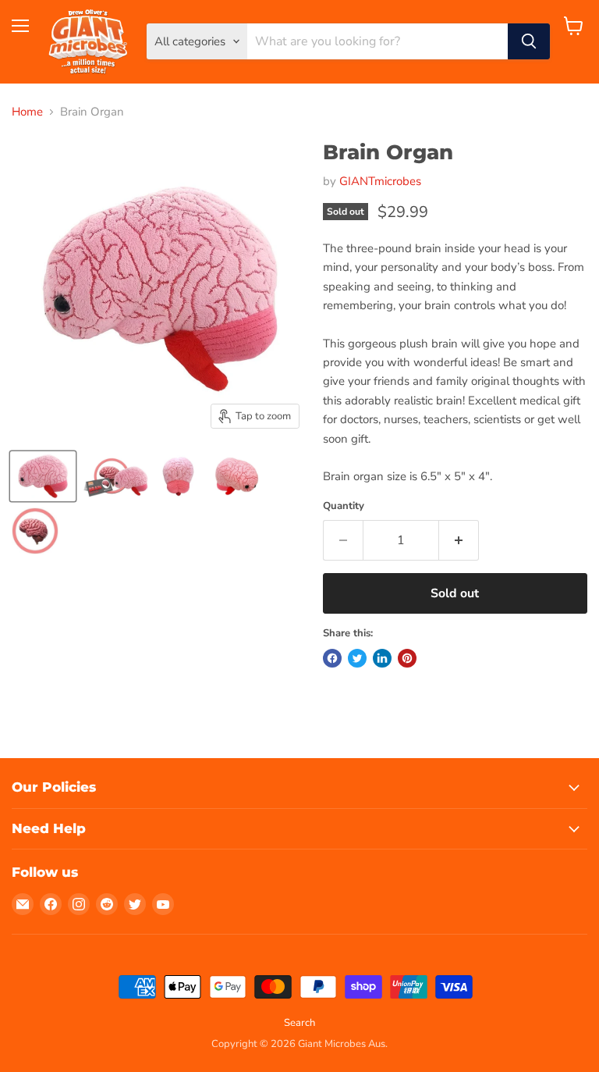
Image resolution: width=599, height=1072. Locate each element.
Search (299, 1023)
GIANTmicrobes (380, 181)
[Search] (529, 41)
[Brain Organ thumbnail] (43, 476)
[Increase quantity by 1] (459, 540)
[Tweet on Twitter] (357, 658)
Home (27, 112)
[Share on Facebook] (332, 658)
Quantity (343, 506)
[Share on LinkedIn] (382, 658)
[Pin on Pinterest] (407, 658)
